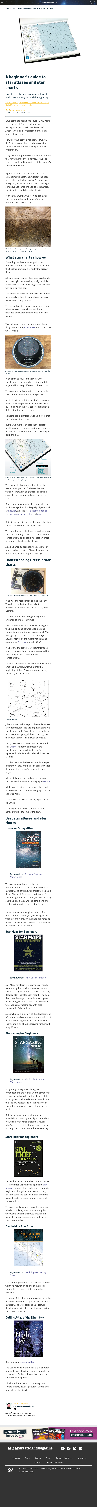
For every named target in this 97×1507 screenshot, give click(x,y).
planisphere (29, 327)
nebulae (12, 510)
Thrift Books (31, 977)
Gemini (46, 781)
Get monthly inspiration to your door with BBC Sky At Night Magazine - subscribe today (27, 103)
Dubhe (13, 746)
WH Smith (30, 1079)
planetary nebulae (23, 514)
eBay (31, 1361)
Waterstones (16, 876)
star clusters (32, 510)
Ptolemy (22, 642)
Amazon (29, 874)
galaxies (41, 514)
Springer (38, 874)
